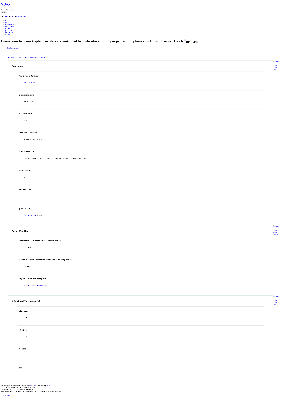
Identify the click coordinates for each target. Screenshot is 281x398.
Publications (9, 26)
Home (7, 16)
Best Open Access (12, 48)
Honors (7, 28)
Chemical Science (30, 215)
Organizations (10, 24)
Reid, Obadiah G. (30, 82)
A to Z (12, 16)
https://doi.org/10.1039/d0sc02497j (36, 285)
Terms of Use (33, 385)
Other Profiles (22, 57)
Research (8, 30)
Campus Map (21, 16)
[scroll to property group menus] (276, 69)
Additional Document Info (39, 57)
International (9, 32)
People (7, 22)
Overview (10, 57)
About (7, 34)
